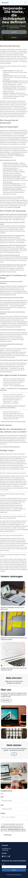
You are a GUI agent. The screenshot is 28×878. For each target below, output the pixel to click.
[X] (7, 856)
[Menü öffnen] (25, 3)
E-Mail (3, 864)
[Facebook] (2, 856)
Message (3, 813)
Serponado (5, 2)
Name (2, 796)
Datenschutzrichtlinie (13, 829)
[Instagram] (5, 856)
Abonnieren (14, 870)
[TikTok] (9, 856)
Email (2, 805)
